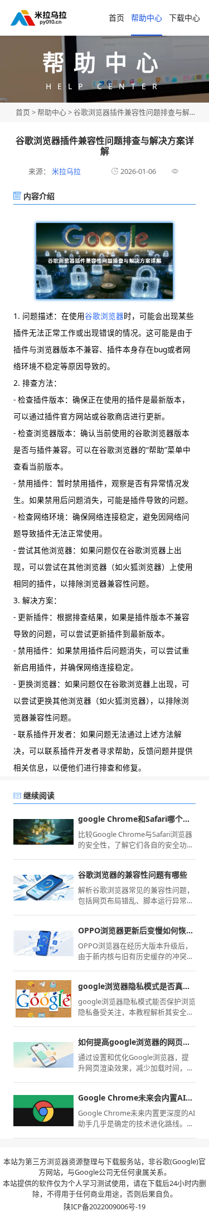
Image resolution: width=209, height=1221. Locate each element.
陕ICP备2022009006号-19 (104, 1206)
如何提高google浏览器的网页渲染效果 (137, 1041)
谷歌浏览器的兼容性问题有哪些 (132, 874)
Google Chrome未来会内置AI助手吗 (137, 1097)
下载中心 (184, 17)
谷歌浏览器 (104, 316)
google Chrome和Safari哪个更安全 (137, 818)
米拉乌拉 (65, 171)
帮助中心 (146, 17)
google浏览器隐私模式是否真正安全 (137, 986)
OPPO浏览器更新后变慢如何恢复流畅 (137, 930)
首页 (116, 17)
